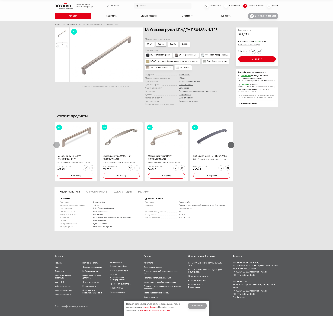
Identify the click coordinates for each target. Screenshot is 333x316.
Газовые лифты (89, 286)
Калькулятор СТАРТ (197, 280)
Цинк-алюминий (186, 98)
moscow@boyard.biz (258, 272)
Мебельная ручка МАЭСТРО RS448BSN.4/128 (117, 157)
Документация (123, 192)
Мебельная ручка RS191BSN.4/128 (210, 156)
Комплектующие (117, 292)
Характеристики (70, 192)
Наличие (143, 192)
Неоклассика (211, 91)
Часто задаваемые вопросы (156, 293)
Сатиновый (184, 88)
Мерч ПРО (59, 282)
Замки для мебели (118, 266)
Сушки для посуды (90, 282)
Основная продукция (188, 101)
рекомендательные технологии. (155, 310)
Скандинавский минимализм (191, 91)
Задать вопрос (151, 297)
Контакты (226, 16)
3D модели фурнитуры (198, 276)
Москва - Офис (240, 282)
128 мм (182, 78)
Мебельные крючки (63, 290)
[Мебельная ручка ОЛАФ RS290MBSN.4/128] (76, 151)
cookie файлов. (150, 307)
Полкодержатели (90, 263)
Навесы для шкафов (119, 270)
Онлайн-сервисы (149, 16)
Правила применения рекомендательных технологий (162, 288)
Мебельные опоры (63, 295)
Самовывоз (246, 76)
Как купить (111, 16)
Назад (56, 145)
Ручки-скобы (184, 75)
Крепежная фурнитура (120, 284)
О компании (187, 16)
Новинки (58, 263)
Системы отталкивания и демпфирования (117, 277)
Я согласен (197, 306)
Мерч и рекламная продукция (63, 277)
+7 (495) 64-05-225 (241, 272)
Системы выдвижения (92, 267)
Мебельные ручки (63, 286)
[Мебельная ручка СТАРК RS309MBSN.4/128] (166, 151)
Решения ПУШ (116, 288)
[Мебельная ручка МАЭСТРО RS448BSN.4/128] (121, 151)
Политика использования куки (157, 278)
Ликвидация (60, 271)
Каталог (73, 16)
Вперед (231, 145)
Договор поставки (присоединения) (160, 282)
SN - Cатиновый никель (189, 81)
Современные (185, 95)
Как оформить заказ (153, 267)
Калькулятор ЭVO (196, 285)
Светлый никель (186, 85)
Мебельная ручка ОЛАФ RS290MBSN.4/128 (69, 157)
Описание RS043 (96, 192)
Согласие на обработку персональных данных (161, 273)
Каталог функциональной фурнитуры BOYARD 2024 (205, 271)
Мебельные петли (90, 271)
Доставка (245, 84)
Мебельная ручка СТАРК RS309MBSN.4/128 (160, 157)
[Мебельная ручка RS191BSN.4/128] (212, 151)
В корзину (257, 59)
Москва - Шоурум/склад (246, 263)
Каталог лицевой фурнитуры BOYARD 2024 (205, 264)
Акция (57, 267)
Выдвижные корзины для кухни (91, 277)
